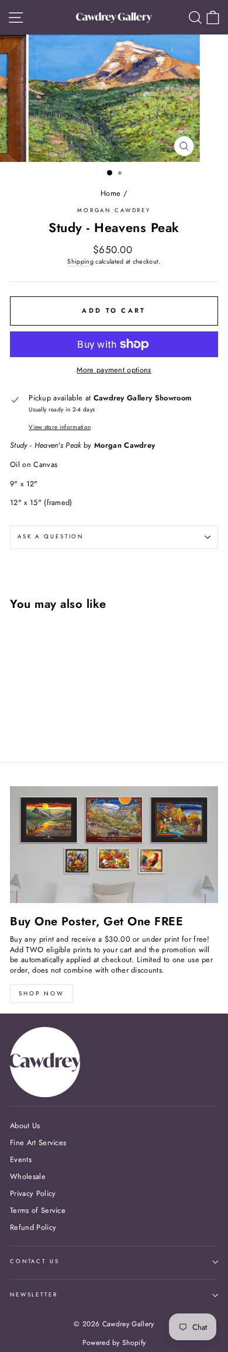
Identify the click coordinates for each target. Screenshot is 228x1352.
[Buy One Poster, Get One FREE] (114, 844)
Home (110, 193)
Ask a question (51, 536)
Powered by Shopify (114, 1342)
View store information (60, 427)
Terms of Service (37, 1210)
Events (21, 1159)
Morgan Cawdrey (114, 210)
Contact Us (35, 1261)
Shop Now (41, 993)
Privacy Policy (33, 1193)
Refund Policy (33, 1227)
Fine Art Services (38, 1142)
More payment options (114, 370)
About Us (25, 1125)
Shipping (80, 261)
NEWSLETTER (34, 1295)
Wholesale (28, 1176)
